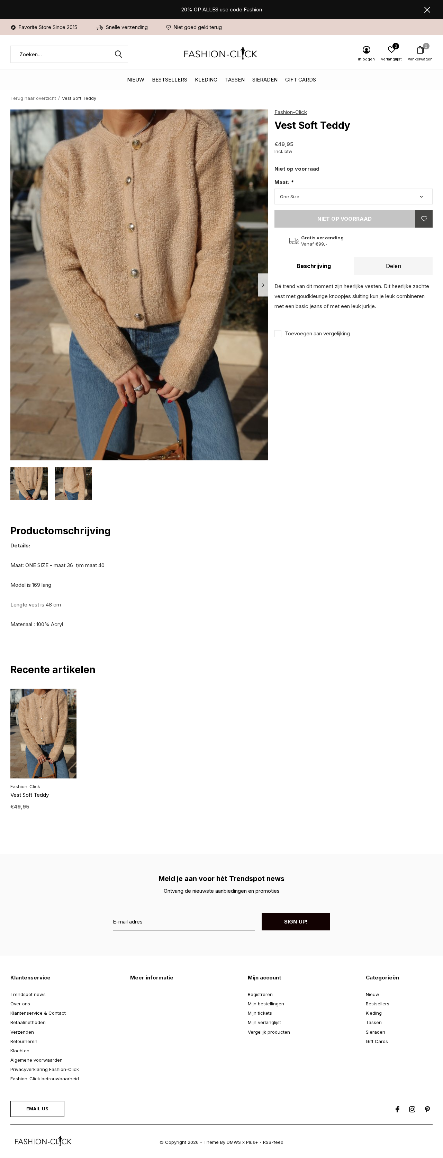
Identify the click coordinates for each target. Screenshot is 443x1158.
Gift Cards (300, 79)
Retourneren (23, 1041)
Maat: (283, 182)
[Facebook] (397, 1109)
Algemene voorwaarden (36, 1060)
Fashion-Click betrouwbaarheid (44, 1078)
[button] (29, 483)
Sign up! (296, 921)
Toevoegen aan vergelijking (317, 333)
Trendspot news (28, 994)
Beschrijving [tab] (314, 265)
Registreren (260, 994)
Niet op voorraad (344, 219)
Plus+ (252, 1142)
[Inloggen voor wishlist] (424, 219)
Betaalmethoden (28, 1022)
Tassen (235, 79)
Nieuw (135, 79)
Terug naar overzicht (33, 98)
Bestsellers (169, 79)
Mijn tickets (260, 1013)
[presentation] (263, 285)
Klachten (19, 1050)
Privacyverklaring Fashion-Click (44, 1069)
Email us (37, 1108)
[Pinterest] (427, 1109)
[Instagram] (412, 1109)
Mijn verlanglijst (264, 1022)
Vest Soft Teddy (29, 795)
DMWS (234, 1142)
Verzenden (22, 1032)
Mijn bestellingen (266, 1003)
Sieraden (265, 79)
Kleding (206, 79)
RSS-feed (273, 1142)
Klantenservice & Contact (38, 1013)
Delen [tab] (393, 265)
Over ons (20, 1003)
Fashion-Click (290, 112)
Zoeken (118, 54)
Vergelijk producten (269, 1032)
